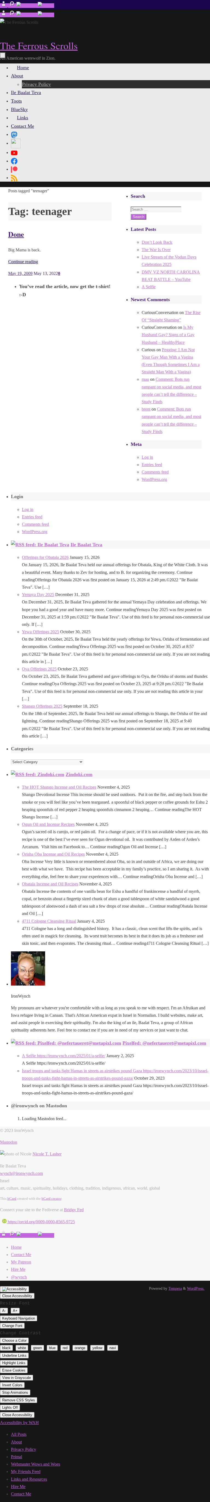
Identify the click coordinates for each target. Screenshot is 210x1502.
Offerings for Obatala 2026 (45, 557)
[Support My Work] (46, 5)
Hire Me (18, 1269)
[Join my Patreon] (12, 5)
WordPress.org (154, 479)
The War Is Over (156, 249)
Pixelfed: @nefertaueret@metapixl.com (164, 1043)
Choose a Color (14, 1340)
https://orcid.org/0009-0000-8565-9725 (41, 1221)
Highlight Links (13, 1363)
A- (4, 1311)
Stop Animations (15, 1392)
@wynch (19, 1277)
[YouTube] (14, 152)
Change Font (12, 1326)
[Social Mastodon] (14, 134)
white (22, 1348)
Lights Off (10, 1407)
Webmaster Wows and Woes (35, 1464)
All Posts (19, 1434)
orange (80, 1348)
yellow (97, 1348)
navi (112, 1348)
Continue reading (23, 261)
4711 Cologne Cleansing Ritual (49, 921)
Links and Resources (29, 1479)
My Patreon (21, 1262)
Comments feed (155, 472)
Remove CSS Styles (18, 1400)
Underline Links (14, 1355)
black (6, 1348)
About (16, 1442)
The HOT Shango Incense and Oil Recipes (59, 787)
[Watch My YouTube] (27, 5)
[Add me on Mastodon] (4, 5)
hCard (11, 1198)
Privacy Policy (23, 1449)
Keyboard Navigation (18, 1318)
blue (52, 1348)
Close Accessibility (17, 1296)
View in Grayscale (16, 1378)
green (37, 1348)
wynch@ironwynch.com (21, 1173)
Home (16, 1247)
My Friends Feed (25, 1471)
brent (146, 409)
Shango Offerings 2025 (42, 706)
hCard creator (51, 1198)
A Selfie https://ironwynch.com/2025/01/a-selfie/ (63, 1055)
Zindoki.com (79, 774)
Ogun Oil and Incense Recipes (48, 824)
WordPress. (196, 1288)
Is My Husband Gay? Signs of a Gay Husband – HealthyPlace (168, 334)
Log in (147, 457)
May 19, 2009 (20, 273)
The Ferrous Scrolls (39, 45)
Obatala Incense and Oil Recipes (50, 884)
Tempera (175, 1288)
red (65, 1348)
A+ (15, 1311)
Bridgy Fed (74, 1209)
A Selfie (149, 286)
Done (16, 234)
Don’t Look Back (157, 242)
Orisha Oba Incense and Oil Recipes (53, 854)
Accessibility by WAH (19, 1422)
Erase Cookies (13, 1370)
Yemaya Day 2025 (38, 594)
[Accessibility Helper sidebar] (14, 1289)
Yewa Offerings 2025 (40, 631)
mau (145, 379)
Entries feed (152, 464)
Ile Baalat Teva (86, 544)
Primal (16, 1456)
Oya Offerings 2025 (39, 669)
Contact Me (21, 1254)
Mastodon (8, 1142)
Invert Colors (12, 1385)
